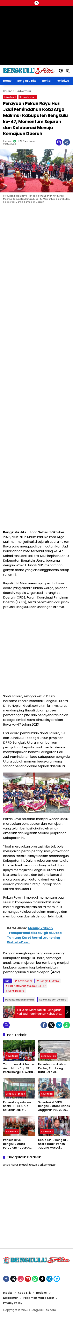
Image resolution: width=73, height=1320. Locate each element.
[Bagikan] (66, 142)
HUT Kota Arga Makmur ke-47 (27, 986)
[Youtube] (28, 1279)
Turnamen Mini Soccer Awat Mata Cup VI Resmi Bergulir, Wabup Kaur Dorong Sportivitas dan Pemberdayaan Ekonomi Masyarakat (19, 1068)
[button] (61, 70)
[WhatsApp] (66, 1025)
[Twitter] (51, 1025)
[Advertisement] (36, 367)
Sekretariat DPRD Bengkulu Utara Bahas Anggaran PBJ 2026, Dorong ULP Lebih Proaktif (54, 1106)
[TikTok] (42, 1279)
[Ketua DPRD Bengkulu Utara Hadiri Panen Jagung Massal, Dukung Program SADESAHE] (54, 1126)
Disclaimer (10, 1298)
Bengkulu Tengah (15, 1093)
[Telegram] (59, 1025)
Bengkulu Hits (48, 1055)
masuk (23, 1165)
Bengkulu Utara (27, 97)
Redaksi (7, 141)
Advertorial (10, 97)
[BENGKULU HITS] (29, 70)
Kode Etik (24, 1293)
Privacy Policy (12, 1303)
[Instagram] (21, 1279)
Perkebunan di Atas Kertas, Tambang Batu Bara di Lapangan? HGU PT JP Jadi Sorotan (53, 1068)
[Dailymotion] (57, 1279)
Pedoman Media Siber (38, 1298)
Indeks (7, 1293)
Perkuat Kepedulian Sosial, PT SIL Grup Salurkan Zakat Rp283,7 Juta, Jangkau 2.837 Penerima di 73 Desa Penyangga (17, 1106)
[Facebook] (43, 1025)
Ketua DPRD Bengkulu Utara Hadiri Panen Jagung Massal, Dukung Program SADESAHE (53, 1144)
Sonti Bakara (16, 991)
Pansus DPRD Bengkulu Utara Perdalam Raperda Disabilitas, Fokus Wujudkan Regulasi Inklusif (16, 1144)
